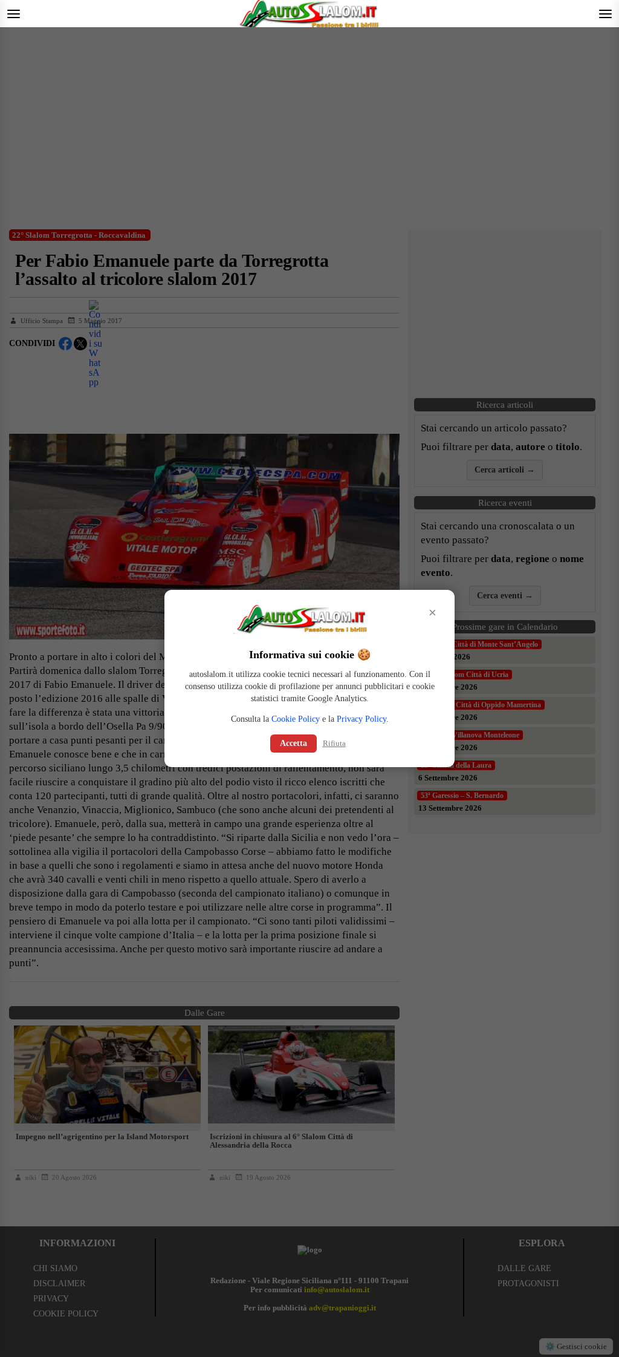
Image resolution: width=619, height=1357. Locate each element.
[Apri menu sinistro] (13, 13)
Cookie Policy (295, 719)
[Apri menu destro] (605, 13)
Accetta (293, 743)
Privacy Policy (361, 719)
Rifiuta (334, 743)
